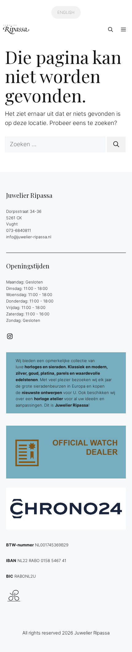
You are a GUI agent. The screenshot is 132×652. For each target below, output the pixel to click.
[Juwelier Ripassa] (16, 29)
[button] (110, 29)
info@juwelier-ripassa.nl (28, 236)
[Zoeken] (116, 144)
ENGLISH (66, 12)
